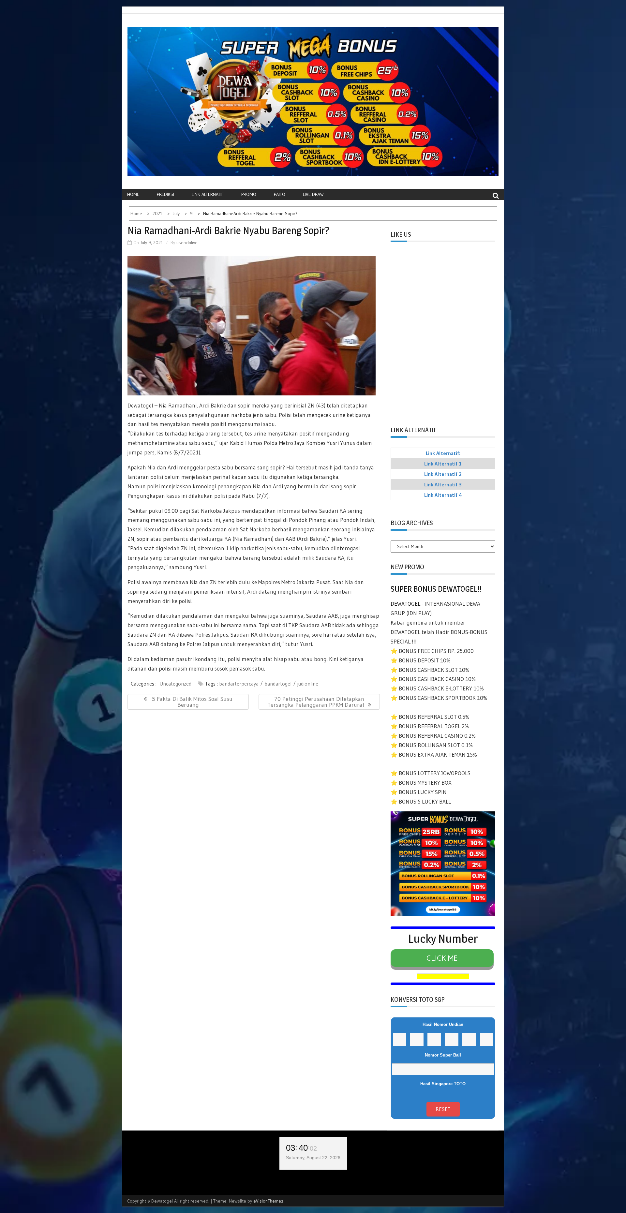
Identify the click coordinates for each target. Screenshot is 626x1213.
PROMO (248, 194)
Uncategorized (175, 683)
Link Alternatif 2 (443, 474)
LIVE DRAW (313, 194)
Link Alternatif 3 (443, 484)
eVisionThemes (268, 1201)
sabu (269, 424)
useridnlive (187, 242)
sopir (276, 467)
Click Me (442, 958)
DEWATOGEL (405, 603)
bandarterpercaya (239, 683)
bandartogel (277, 683)
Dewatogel (141, 405)
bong (320, 659)
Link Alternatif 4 (443, 495)
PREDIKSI (165, 194)
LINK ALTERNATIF (208, 194)
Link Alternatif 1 (443, 463)
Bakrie (219, 405)
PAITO (279, 194)
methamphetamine (151, 442)
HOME (133, 194)
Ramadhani (182, 405)
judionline (307, 683)
